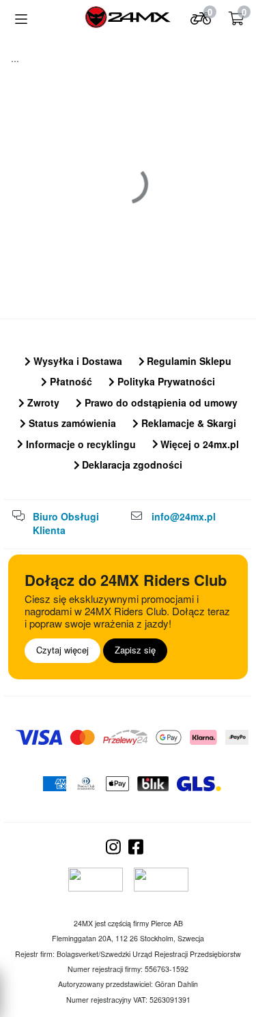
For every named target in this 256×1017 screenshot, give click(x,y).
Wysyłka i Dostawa (76, 361)
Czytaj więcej (62, 649)
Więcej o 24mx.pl (198, 444)
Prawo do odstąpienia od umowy (160, 402)
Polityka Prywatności (165, 381)
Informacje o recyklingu (79, 444)
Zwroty (42, 402)
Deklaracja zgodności (130, 464)
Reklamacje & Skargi (187, 423)
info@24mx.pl (184, 516)
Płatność (69, 381)
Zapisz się (135, 649)
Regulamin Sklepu (187, 361)
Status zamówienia (71, 423)
